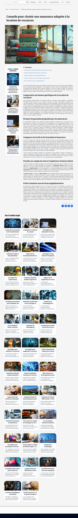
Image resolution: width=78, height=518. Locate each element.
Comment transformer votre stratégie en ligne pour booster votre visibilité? (30, 304)
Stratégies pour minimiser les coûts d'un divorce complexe (13, 131)
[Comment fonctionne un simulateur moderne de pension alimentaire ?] (12, 414)
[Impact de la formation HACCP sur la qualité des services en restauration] (30, 247)
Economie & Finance (54, 2)
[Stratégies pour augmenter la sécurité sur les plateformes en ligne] (30, 342)
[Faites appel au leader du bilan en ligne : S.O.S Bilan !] (30, 438)
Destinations (33, 2)
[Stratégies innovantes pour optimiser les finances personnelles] (12, 294)
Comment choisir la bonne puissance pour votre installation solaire (30, 399)
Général (68, 2)
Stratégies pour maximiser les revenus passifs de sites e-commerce (12, 447)
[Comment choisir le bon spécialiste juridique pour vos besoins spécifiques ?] (13, 141)
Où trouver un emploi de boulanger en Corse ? (30, 422)
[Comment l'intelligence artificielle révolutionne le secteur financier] (12, 485)
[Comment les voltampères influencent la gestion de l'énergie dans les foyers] (30, 318)
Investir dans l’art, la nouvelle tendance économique (30, 494)
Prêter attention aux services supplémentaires (34, 80)
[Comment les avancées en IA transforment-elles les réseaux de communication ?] (13, 79)
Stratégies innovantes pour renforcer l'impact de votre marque (12, 471)
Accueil (6, 9)
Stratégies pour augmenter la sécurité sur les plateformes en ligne (30, 352)
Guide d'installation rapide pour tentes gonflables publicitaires (47, 352)
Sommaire (28, 67)
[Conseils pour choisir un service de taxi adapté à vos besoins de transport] (48, 318)
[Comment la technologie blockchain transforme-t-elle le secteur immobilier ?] (48, 438)
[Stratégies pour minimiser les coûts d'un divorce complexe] (13, 121)
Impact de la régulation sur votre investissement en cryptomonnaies (47, 280)
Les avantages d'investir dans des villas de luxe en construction (48, 423)
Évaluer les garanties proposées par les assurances (35, 72)
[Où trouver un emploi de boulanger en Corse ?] (30, 414)
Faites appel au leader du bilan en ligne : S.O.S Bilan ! (30, 446)
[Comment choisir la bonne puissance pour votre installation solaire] (30, 390)
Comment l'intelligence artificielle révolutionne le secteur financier (12, 495)
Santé (40, 2)
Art (62, 2)
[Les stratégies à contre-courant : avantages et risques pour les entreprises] (12, 318)
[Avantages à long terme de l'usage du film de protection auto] (48, 247)
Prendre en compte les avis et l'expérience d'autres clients (37, 78)
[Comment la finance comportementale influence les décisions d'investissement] (12, 366)
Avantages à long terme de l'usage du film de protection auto (48, 256)
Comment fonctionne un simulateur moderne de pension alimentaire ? (12, 423)
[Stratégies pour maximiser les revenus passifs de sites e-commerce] (12, 438)
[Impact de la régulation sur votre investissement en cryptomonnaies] (48, 270)
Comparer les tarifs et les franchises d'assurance (35, 75)
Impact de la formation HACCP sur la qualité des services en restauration (30, 256)
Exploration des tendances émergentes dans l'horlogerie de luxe (12, 399)
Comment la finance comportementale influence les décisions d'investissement (12, 375)
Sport (45, 2)
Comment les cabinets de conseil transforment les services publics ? (13, 110)
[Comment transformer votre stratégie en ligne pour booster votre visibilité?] (30, 294)
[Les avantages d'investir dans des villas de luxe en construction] (48, 414)
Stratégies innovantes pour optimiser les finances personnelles (12, 303)
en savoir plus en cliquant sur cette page (38, 157)
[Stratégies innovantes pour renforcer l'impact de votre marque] (12, 461)
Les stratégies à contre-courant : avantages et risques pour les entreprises (12, 328)
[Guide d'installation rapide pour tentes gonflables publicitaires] (48, 342)
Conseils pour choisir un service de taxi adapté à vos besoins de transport (48, 328)
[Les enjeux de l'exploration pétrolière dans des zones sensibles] (12, 270)
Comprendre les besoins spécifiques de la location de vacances (38, 70)
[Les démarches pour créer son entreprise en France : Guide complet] (48, 461)
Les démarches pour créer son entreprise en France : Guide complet (47, 471)
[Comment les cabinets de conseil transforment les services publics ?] (13, 100)
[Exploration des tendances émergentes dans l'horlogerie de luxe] (12, 390)
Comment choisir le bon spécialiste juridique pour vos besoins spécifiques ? (13, 151)
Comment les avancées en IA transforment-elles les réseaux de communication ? (12, 89)
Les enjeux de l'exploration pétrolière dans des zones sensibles (12, 280)
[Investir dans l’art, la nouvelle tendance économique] (30, 485)
